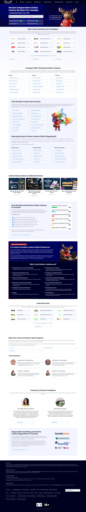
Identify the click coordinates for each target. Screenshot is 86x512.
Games (76, 2)
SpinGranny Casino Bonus (45, 314)
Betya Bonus (19, 310)
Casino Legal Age (58, 150)
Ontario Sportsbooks (16, 124)
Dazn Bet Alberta (66, 47)
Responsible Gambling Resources (19, 449)
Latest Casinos (36, 59)
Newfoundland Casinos (36, 116)
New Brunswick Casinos (17, 116)
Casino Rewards (69, 2)
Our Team (12, 347)
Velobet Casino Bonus (68, 314)
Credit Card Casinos (60, 89)
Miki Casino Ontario (67, 51)
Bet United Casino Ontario (45, 51)
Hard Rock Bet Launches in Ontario (51, 191)
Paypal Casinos (59, 83)
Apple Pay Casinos (37, 150)
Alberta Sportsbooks (35, 110)
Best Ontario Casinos (53, 489)
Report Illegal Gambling (60, 161)
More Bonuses (38, 326)
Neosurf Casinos (59, 92)
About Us (32, 492)
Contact (36, 492)
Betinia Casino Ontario (45, 38)
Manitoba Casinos (35, 113)
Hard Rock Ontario (21, 51)
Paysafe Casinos (37, 161)
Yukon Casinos (15, 130)
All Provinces (34, 130)
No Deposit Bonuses (16, 489)
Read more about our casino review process (21, 234)
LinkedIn (21, 422)
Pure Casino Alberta (21, 38)
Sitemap (40, 492)
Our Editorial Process (48, 347)
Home (23, 2)
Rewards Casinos (13, 83)
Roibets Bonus (66, 319)
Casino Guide (12, 350)
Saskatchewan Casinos (36, 127)
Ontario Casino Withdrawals (61, 159)
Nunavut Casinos (15, 122)
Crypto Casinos (59, 80)
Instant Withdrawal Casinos (18, 159)
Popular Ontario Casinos (17, 156)
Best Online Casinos (44, 489)
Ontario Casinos (34, 122)
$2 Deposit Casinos (14, 80)
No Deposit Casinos (32, 20)
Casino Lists (28, 2)
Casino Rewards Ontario (17, 161)
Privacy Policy (13, 492)
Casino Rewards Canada (32, 23)
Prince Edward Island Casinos (37, 124)
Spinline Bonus (20, 314)
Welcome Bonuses (36, 80)
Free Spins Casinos (25, 489)
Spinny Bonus (43, 319)
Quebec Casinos (15, 127)
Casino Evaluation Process (49, 492)
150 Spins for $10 (36, 92)
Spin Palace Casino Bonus (45, 310)
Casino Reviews (33, 489)
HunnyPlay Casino (44, 43)
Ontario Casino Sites (16, 150)
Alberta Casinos (15, 110)
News (38, 489)
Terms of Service (26, 492)
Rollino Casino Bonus (21, 319)
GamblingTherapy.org (41, 495)
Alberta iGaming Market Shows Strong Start (69, 191)
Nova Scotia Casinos (35, 119)
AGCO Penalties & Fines (60, 156)
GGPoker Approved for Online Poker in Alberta (17, 191)
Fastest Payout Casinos (14, 89)
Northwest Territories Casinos (18, 119)
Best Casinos (12, 59)
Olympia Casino (66, 38)
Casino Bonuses (37, 2)
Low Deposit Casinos (58, 2)
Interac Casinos (59, 59)
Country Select (69, 490)
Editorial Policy (57, 492)
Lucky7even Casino (21, 43)
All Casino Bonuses (37, 77)
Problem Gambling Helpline (52, 495)
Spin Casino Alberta (21, 47)
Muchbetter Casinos (60, 86)
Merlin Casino (66, 43)
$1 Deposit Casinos (13, 23)
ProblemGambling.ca (32, 495)
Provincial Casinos (47, 2)
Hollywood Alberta (44, 47)
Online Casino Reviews (15, 20)
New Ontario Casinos (16, 153)
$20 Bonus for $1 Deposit (38, 86)
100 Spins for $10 (36, 89)
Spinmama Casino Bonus (68, 310)
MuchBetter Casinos (38, 156)
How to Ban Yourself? (59, 153)
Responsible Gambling (22, 495)
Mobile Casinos (13, 86)
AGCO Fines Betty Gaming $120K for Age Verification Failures (34, 192)
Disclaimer (20, 492)
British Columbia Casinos (17, 113)
